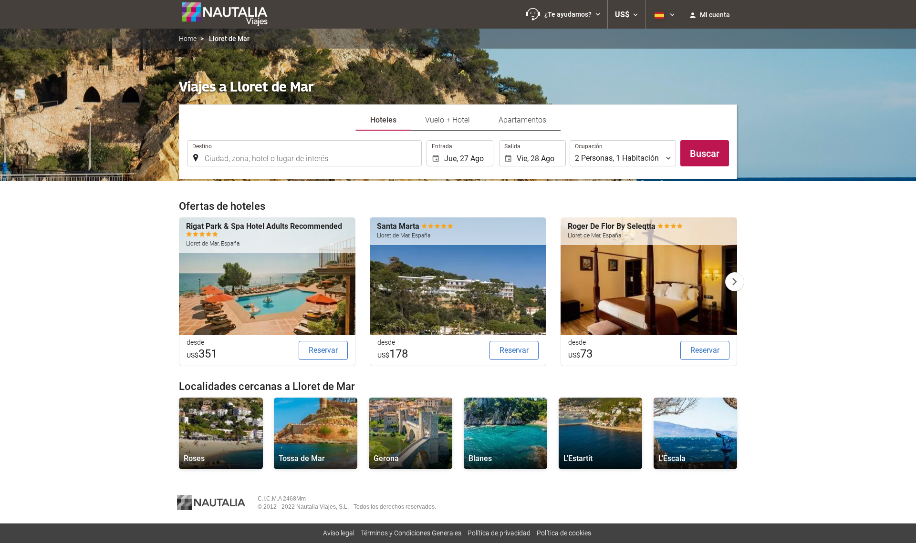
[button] (563, 14)
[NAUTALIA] (229, 14)
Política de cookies (564, 533)
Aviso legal (338, 533)
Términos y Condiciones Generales (411, 533)
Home (188, 38)
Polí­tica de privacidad (499, 533)
